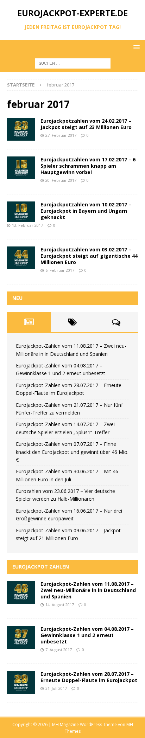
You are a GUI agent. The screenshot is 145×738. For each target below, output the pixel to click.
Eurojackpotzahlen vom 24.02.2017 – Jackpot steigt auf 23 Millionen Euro (86, 123)
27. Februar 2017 (60, 135)
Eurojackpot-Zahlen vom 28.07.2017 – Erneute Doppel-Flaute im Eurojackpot (88, 677)
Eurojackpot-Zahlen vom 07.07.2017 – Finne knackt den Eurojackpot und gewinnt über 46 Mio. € (72, 452)
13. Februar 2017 (27, 225)
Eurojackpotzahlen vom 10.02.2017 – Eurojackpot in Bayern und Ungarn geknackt (85, 210)
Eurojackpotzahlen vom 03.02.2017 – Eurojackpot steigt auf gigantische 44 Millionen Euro (89, 255)
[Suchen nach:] (73, 63)
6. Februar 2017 (59, 270)
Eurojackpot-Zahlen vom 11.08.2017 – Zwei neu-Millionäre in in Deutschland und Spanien (88, 590)
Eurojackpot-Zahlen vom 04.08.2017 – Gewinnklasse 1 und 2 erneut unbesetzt (87, 635)
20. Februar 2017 (60, 180)
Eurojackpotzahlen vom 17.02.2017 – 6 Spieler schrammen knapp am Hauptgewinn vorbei (87, 165)
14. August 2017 (59, 604)
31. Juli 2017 (56, 688)
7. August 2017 (58, 649)
